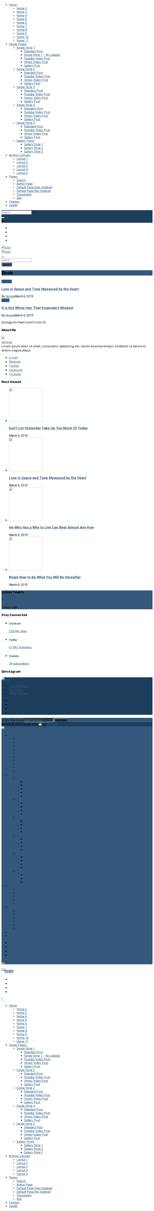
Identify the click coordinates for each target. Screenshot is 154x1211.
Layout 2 (22, 162)
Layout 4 (22, 169)
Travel (5, 300)
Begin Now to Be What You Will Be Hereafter (45, 577)
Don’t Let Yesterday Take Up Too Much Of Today (48, 428)
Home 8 (22, 30)
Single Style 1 (26, 48)
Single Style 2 (26, 69)
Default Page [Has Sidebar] (34, 187)
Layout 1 (22, 159)
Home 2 (22, 8)
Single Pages (18, 44)
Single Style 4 (26, 105)
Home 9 (22, 33)
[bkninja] (3, 338)
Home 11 (23, 40)
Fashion (14, 202)
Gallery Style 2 (33, 148)
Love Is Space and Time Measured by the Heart (40, 289)
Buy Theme (16, 690)
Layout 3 (22, 166)
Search (21, 180)
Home (13, 5)
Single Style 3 (26, 87)
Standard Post (33, 51)
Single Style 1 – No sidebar (42, 55)
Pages (13, 176)
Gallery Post (32, 65)
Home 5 (22, 19)
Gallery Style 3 (33, 151)
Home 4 (22, 15)
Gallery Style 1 (33, 144)
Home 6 (22, 22)
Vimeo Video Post (36, 62)
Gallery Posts (25, 141)
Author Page (25, 184)
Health (13, 205)
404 (19, 198)
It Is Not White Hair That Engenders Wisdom (37, 308)
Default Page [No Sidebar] (34, 191)
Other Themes (18, 693)
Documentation (19, 686)
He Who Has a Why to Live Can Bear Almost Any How (51, 527)
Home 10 (23, 37)
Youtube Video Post (37, 58)
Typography (24, 194)
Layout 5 (22, 173)
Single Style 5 (26, 123)
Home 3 (22, 12)
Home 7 (22, 26)
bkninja (10, 296)
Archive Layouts (19, 155)
